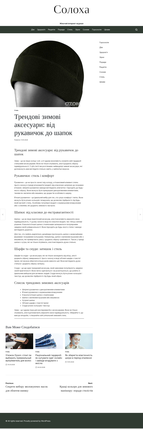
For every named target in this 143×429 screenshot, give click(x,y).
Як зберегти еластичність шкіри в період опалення (78, 356)
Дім (32, 29)
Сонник (86, 29)
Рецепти (51, 29)
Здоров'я (103, 52)
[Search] (136, 30)
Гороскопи (96, 29)
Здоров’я (41, 29)
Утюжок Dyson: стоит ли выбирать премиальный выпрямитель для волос (18, 358)
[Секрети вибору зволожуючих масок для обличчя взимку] (2, 214)
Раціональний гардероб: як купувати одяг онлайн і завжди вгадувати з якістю (48, 359)
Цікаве (107, 29)
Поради (61, 29)
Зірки (77, 29)
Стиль (70, 29)
